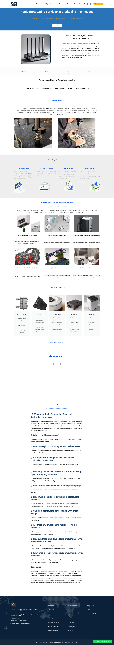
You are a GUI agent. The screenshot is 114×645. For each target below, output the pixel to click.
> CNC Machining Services (53, 609)
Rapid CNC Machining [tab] (32, 88)
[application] (42, 4)
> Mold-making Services (52, 630)
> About (68, 609)
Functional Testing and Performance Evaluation (86, 235)
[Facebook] (87, 4)
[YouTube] (95, 613)
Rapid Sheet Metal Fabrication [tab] (63, 88)
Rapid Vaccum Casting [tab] (82, 88)
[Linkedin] (90, 4)
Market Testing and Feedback (86, 268)
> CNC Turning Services (52, 614)
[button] (84, 4)
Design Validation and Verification (27, 235)
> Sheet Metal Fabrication (52, 626)
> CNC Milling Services (52, 618)
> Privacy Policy (70, 622)
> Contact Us (70, 630)
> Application (70, 618)
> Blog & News (70, 614)
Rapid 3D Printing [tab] (46, 88)
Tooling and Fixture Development (57, 268)
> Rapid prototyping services (53, 622)
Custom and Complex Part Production (27, 268)
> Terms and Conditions (72, 626)
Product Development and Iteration (57, 235)
